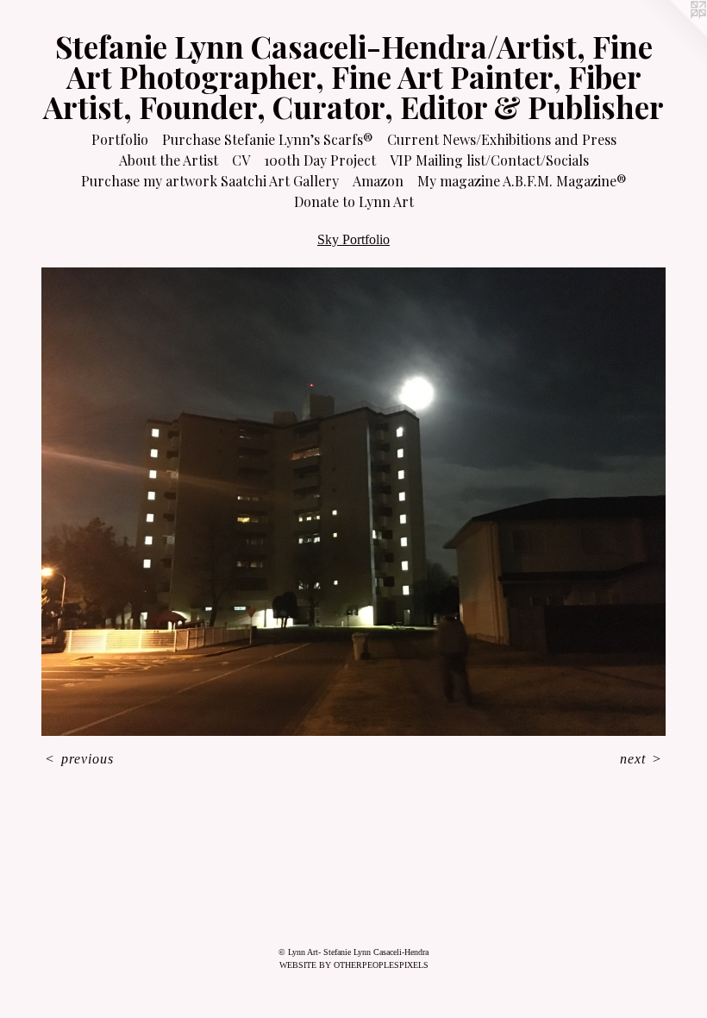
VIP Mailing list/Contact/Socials (489, 160)
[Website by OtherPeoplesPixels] (672, 34)
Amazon (378, 181)
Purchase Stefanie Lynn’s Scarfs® (267, 139)
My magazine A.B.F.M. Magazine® (522, 181)
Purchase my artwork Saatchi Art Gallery (210, 181)
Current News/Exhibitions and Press (501, 139)
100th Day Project (320, 160)
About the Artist (168, 160)
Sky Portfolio (353, 239)
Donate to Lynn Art (354, 201)
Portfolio (119, 139)
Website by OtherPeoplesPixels (354, 965)
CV (241, 160)
